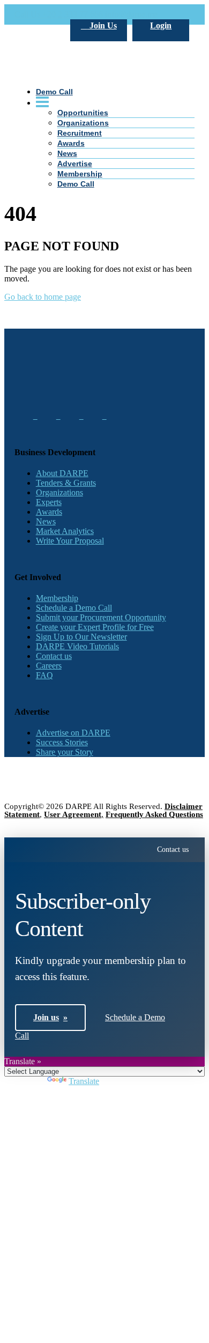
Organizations (59, 492)
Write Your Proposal (70, 540)
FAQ (44, 675)
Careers (49, 665)
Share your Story (64, 751)
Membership (79, 173)
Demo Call (75, 184)
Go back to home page (42, 296)
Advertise (74, 163)
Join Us (102, 25)
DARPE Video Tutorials (77, 646)
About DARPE (62, 473)
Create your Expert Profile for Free (95, 627)
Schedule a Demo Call (74, 607)
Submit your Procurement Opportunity (101, 617)
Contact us (54, 656)
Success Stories (62, 742)
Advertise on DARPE (73, 732)
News (67, 153)
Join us (50, 1017)
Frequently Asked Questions (154, 814)
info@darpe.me (131, 14)
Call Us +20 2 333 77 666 (58, 14)
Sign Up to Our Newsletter (81, 636)
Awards (71, 143)
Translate (84, 1081)
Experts (49, 502)
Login (160, 25)
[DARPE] (104, 140)
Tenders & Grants (66, 482)
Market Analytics (65, 531)
